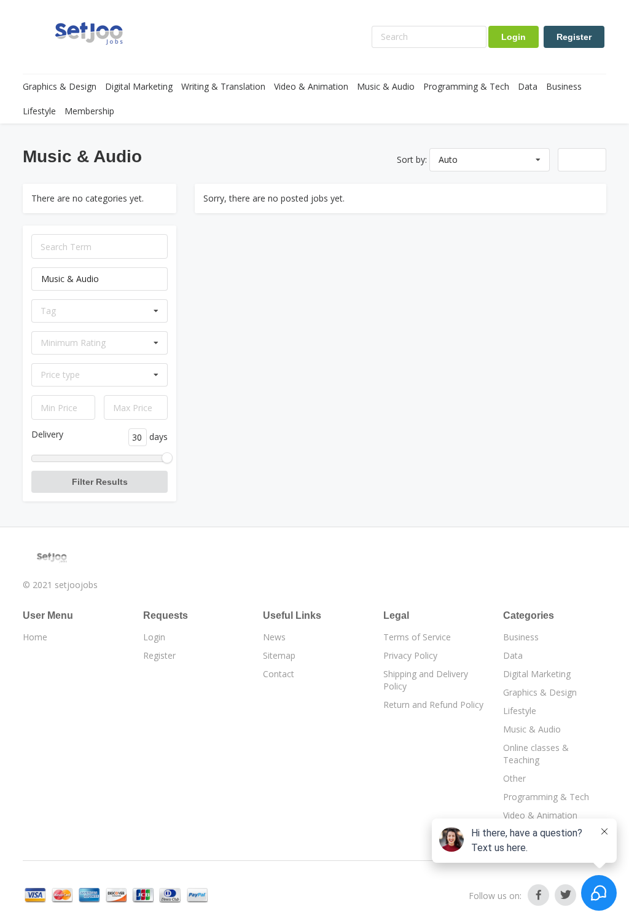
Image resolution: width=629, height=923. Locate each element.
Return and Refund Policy (433, 704)
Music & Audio (386, 86)
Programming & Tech (466, 86)
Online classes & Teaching (536, 754)
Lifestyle (39, 111)
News (274, 637)
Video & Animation (311, 86)
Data (527, 86)
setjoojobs (76, 585)
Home (35, 637)
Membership (89, 111)
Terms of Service (417, 637)
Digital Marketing (139, 86)
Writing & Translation (223, 86)
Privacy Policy (410, 655)
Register (574, 37)
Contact (278, 674)
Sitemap (279, 655)
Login (513, 37)
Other (514, 778)
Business (564, 86)
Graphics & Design (59, 86)
